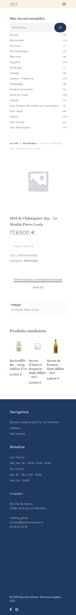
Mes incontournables (27, 18)
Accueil (14, 143)
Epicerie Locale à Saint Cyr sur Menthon (34, 422)
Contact (16, 493)
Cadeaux (15, 428)
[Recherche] (60, 27)
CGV (12, 601)
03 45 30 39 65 (18, 526)
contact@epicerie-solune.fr (26, 522)
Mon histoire (17, 433)
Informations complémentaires (38, 279)
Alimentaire (29, 143)
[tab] (38, 279)
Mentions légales (50, 597)
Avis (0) (38, 287)
